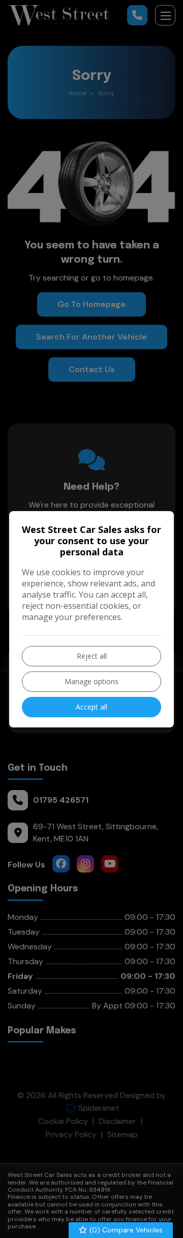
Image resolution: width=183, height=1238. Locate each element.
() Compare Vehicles (125, 1229)
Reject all (92, 656)
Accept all (91, 707)
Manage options (91, 681)
